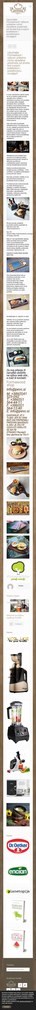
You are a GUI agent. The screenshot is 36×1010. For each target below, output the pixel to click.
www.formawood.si (13, 229)
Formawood (22, 125)
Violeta (20, 586)
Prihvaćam (6, 1007)
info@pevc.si (16, 389)
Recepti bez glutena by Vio (17, 433)
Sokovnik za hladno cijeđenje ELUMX (15, 616)
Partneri (9, 836)
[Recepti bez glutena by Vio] (18, 8)
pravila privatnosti (25, 1001)
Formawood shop (16, 383)
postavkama (12, 1000)
